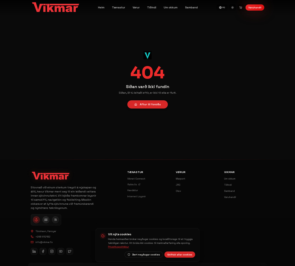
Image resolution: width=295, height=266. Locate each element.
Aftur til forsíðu (150, 104)
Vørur (136, 7)
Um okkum (171, 7)
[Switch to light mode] (232, 7)
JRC (178, 184)
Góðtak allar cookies (179, 254)
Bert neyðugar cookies (146, 254)
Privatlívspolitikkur (118, 246)
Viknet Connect (136, 178)
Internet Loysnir (136, 196)
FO (223, 7)
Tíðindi (151, 7)
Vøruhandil (254, 7)
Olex (178, 190)
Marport (180, 178)
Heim (101, 7)
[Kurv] (240, 7)
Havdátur (132, 190)
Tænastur (118, 7)
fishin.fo (132, 184)
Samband (191, 7)
